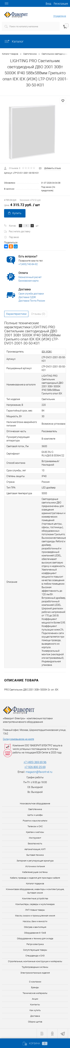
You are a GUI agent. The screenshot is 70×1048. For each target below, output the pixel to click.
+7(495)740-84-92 (28, 264)
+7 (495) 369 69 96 (35, 762)
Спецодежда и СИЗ (35, 955)
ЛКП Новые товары (35, 910)
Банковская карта (29, 280)
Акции (35, 999)
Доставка (35, 1016)
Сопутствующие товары (35, 950)
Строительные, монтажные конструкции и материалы (35, 961)
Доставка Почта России (32, 300)
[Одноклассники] (11, 246)
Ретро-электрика (35, 944)
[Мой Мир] (16, 246)
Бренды (35, 987)
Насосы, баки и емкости (35, 921)
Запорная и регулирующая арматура (35, 860)
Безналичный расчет (30, 277)
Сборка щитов (35, 1021)
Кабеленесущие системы (35, 872)
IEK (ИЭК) (47, 351)
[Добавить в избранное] (63, 101)
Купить (16, 213)
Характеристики (16, 313)
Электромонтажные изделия (35, 973)
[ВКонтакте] (6, 246)
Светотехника (35, 809)
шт (37, 225)
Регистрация (61, 3)
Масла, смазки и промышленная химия (35, 915)
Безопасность (35, 843)
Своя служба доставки (31, 293)
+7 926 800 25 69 (35, 767)
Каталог (17, 41)
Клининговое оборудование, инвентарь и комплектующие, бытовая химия (35, 891)
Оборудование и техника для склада (35, 938)
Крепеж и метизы (35, 832)
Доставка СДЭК (27, 297)
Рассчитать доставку (19, 231)
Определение (59, 16)
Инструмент (35, 838)
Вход (48, 3)
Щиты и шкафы (35, 815)
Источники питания (35, 866)
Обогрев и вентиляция (35, 927)
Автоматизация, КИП (35, 849)
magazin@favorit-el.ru (39, 772)
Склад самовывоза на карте (18, 739)
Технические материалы (35, 993)
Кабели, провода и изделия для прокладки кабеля (35, 878)
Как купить (35, 1010)
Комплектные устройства (35, 898)
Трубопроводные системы (35, 967)
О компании (35, 981)
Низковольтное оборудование (35, 803)
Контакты (35, 1004)
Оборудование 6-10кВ (35, 933)
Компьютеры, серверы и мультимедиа (35, 904)
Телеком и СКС (35, 826)
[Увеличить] (35, 132)
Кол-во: (12, 225)
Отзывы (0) (38, 313)
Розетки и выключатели (35, 820)
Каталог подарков (35, 883)
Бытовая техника (35, 855)
